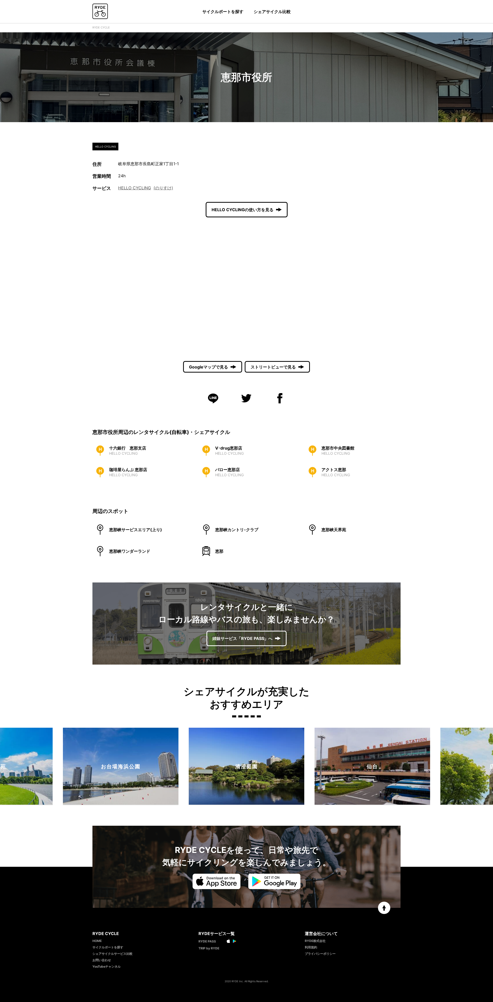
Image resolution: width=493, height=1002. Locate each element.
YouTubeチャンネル (106, 966)
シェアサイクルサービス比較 (112, 954)
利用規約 (311, 947)
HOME (97, 941)
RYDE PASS (207, 941)
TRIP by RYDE (208, 948)
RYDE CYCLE (101, 27)
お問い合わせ (101, 960)
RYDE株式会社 (315, 941)
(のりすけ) (163, 187)
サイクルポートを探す (222, 11)
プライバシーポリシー (320, 954)
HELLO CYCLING (134, 187)
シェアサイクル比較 (272, 11)
